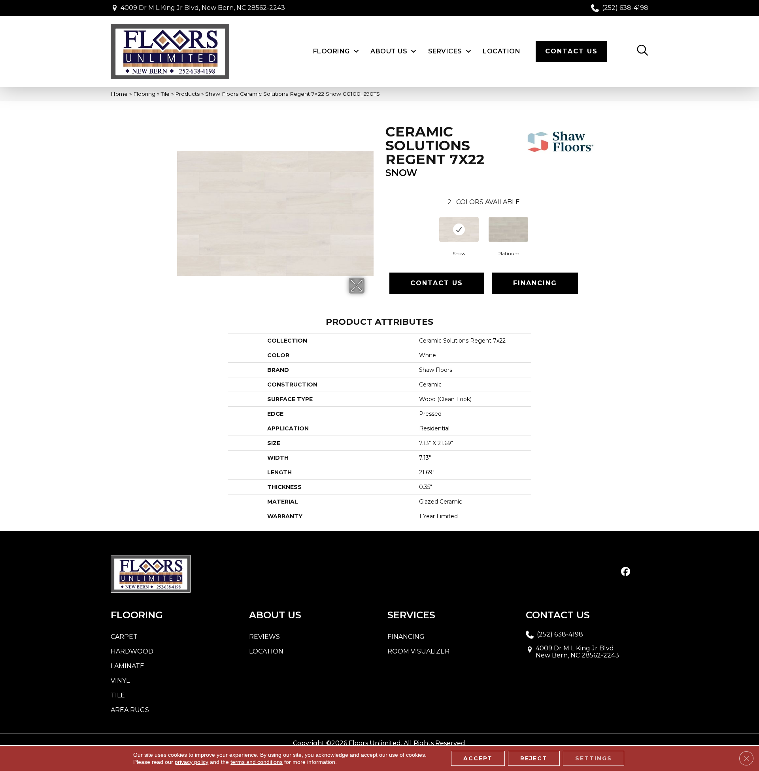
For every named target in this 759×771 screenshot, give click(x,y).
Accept (478, 758)
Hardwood (132, 651)
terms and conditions (256, 762)
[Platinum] (508, 229)
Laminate (127, 666)
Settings (593, 758)
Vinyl (120, 680)
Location (266, 651)
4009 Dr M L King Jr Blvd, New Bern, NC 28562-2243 (203, 7)
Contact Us (436, 283)
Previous (381, 223)
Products (187, 94)
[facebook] (625, 572)
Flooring (144, 94)
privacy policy (191, 762)
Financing (535, 283)
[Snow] (459, 229)
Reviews (264, 636)
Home (119, 94)
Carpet (124, 636)
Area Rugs (130, 710)
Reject (534, 758)
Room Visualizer (418, 651)
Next (586, 223)
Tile (165, 94)
